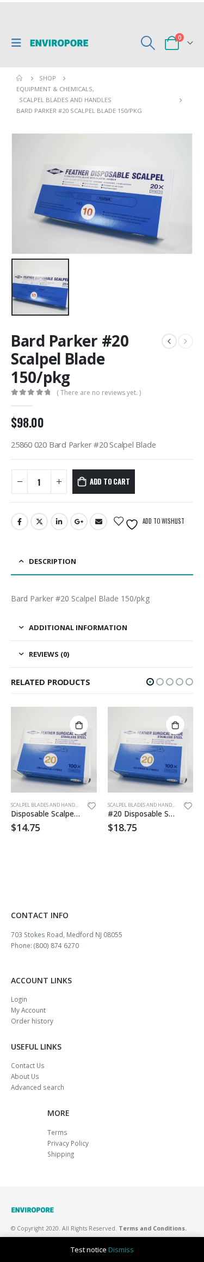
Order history (32, 1020)
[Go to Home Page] (20, 78)
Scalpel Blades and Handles (47, 804)
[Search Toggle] (148, 43)
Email (98, 521)
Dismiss (121, 1249)
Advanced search (37, 1087)
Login (19, 999)
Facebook (19, 521)
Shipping (60, 1154)
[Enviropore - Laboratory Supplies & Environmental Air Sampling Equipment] (59, 43)
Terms (57, 1132)
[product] (54, 750)
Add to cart (110, 481)
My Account (28, 1010)
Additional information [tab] (78, 627)
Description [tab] (52, 561)
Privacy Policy (68, 1143)
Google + (79, 521)
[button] (150, 681)
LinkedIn (59, 521)
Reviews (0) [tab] (49, 654)
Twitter (39, 521)
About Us (25, 1076)
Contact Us (28, 1065)
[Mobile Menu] (19, 43)
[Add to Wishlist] (91, 807)
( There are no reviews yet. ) (99, 392)
